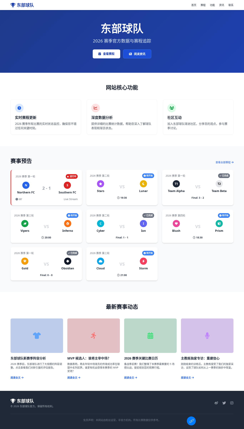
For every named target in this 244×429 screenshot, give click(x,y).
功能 (212, 5)
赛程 (203, 5)
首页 (193, 5)
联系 (230, 5)
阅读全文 (16, 377)
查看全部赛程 (223, 162)
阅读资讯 (139, 54)
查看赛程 (108, 54)
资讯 (221, 5)
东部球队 (25, 5)
